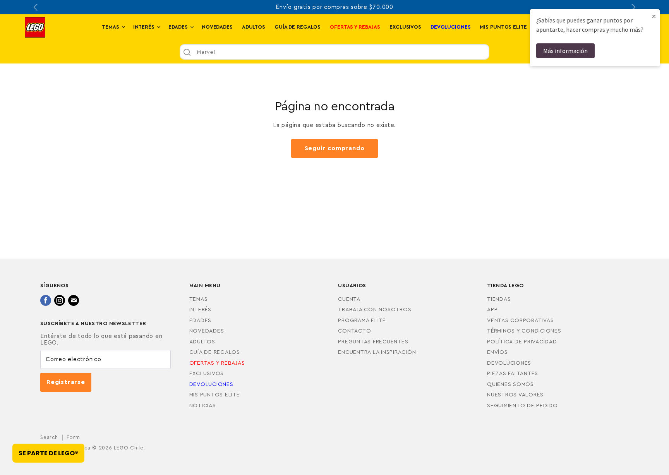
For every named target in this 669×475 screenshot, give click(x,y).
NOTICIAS (202, 405)
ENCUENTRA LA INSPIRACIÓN (377, 352)
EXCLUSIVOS (405, 27)
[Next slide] (632, 7)
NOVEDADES (217, 27)
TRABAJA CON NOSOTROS (374, 309)
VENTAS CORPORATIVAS (520, 320)
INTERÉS (144, 27)
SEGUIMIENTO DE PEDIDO (522, 405)
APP (492, 309)
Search (49, 437)
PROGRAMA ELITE (362, 320)
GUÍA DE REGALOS (297, 27)
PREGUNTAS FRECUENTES (373, 342)
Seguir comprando (335, 148)
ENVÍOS (497, 352)
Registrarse (65, 382)
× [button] (654, 16)
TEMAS (111, 27)
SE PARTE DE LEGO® (48, 453)
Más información (565, 51)
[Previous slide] (36, 7)
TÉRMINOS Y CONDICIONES (524, 331)
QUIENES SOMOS (510, 384)
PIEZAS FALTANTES (512, 373)
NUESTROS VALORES (515, 395)
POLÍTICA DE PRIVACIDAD (522, 342)
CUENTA (349, 299)
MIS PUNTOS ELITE (503, 27)
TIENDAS (499, 299)
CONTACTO (354, 331)
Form (73, 437)
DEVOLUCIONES (509, 363)
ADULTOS (253, 27)
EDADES (178, 27)
